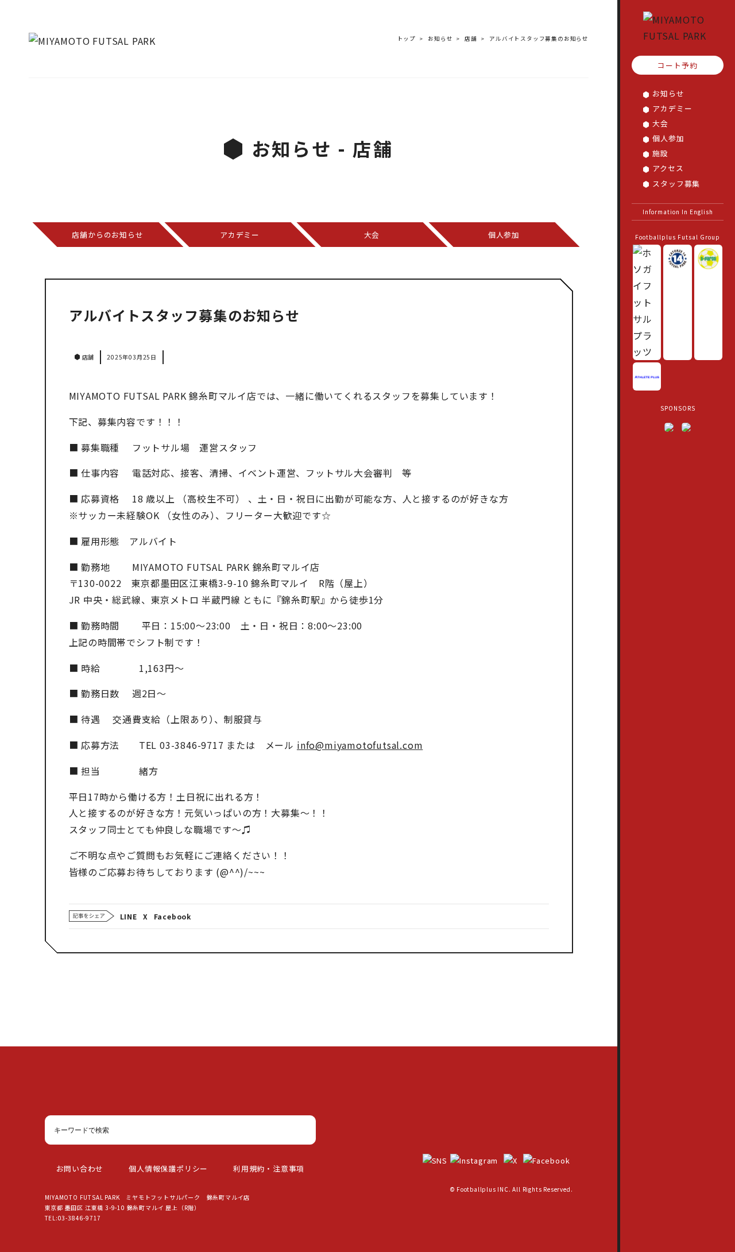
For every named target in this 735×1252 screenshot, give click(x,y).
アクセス (667, 168)
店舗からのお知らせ (107, 234)
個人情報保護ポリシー (168, 1168)
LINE (128, 916)
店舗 (471, 38)
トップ (406, 38)
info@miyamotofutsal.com (360, 745)
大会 (660, 123)
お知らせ (668, 93)
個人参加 (668, 138)
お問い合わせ (80, 1168)
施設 (660, 153)
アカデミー (672, 108)
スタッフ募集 (676, 183)
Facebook (172, 916)
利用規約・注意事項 (268, 1168)
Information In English (678, 211)
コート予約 (677, 65)
